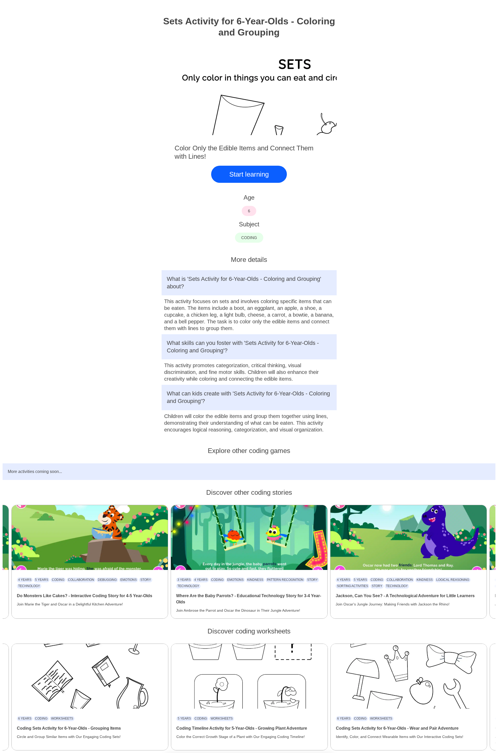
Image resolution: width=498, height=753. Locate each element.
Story (145, 580)
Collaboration (81, 580)
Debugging (107, 580)
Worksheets (62, 718)
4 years (24, 580)
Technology (29, 586)
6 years (24, 718)
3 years (184, 580)
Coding (58, 580)
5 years (41, 580)
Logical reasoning (452, 580)
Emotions (128, 580)
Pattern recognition (285, 580)
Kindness (255, 580)
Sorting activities (352, 586)
